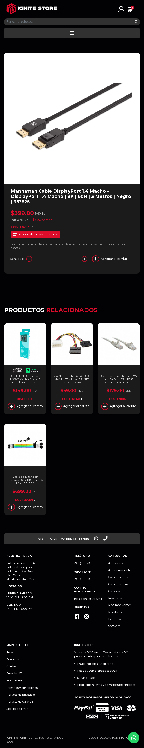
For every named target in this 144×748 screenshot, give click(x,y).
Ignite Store (16, 737)
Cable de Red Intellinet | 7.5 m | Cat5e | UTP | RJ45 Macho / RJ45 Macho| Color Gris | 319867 (118, 380)
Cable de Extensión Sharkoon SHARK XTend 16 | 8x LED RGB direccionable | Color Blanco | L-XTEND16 (25, 483)
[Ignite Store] (31, 8)
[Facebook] (77, 617)
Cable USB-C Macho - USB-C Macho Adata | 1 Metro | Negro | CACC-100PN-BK (25, 380)
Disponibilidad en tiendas (36, 234)
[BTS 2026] (17, 371)
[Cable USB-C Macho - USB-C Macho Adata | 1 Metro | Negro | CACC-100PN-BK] (25, 344)
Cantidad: (17, 259)
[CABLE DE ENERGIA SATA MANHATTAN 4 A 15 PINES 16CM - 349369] (72, 344)
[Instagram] (86, 617)
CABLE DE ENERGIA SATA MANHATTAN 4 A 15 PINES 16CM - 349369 (72, 379)
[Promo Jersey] (33, 371)
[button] (121, 9)
